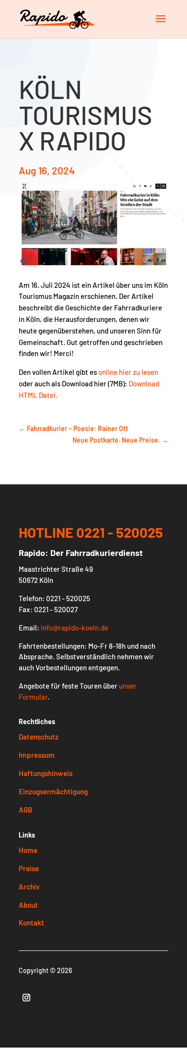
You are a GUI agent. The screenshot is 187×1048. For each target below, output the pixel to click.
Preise (29, 868)
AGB (25, 809)
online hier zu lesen (128, 372)
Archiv (29, 886)
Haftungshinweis (45, 773)
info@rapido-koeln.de (74, 627)
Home (28, 850)
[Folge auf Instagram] (26, 997)
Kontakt (31, 922)
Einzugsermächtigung (53, 791)
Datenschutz (38, 736)
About (28, 904)
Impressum (37, 755)
